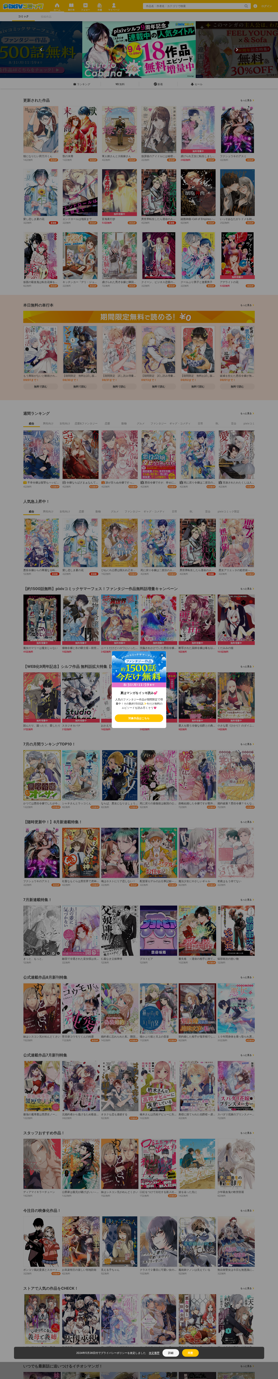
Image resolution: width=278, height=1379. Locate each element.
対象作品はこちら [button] (139, 718)
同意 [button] (190, 1352)
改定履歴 (154, 1352)
